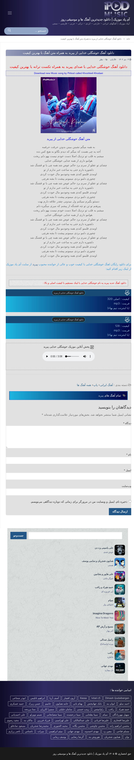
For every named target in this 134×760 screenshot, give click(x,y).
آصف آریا (54, 697)
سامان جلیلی (65, 709)
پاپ (112, 59)
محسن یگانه (78, 725)
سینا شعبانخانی (54, 714)
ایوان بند (110, 703)
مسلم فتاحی (122, 731)
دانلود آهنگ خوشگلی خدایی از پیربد (68, 292)
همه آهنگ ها (84, 385)
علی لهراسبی (62, 720)
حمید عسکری (17, 703)
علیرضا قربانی (101, 720)
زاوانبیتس (99, 709)
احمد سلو (124, 703)
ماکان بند (28, 720)
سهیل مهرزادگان (120, 714)
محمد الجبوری (60, 725)
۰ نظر (102, 59)
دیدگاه (127, 423)
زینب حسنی (83, 709)
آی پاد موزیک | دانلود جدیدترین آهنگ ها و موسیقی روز (95, 19)
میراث (41, 731)
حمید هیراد (124, 709)
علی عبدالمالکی (81, 720)
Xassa (83, 697)
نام (128, 454)
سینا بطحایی (91, 714)
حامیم (48, 703)
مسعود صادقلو (18, 725)
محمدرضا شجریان (39, 725)
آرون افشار (69, 697)
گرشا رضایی (77, 736)
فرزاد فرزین (43, 720)
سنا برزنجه (30, 709)
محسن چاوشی (97, 725)
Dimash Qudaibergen (117, 697)
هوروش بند (94, 736)
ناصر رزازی (14, 731)
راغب (111, 709)
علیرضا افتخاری (121, 720)
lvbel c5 (95, 697)
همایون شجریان (112, 736)
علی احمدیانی (18, 714)
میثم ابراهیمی (56, 731)
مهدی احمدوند (91, 731)
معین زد (107, 731)
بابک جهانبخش (94, 703)
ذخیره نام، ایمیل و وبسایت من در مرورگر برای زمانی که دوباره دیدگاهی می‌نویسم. (79, 501)
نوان (127, 736)
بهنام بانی (78, 703)
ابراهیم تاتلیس (37, 697)
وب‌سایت (126, 486)
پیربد (35, 264)
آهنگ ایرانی (106, 385)
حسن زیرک (34, 703)
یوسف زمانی (59, 736)
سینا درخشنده (74, 714)
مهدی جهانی (73, 731)
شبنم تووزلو (36, 714)
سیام (105, 714)
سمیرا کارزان (47, 709)
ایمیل (127, 470)
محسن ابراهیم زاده (119, 725)
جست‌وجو (18, 535)
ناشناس (29, 731)
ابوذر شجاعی (19, 697)
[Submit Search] (9, 31)
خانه (128, 39)
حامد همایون (62, 703)
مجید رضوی (13, 720)
